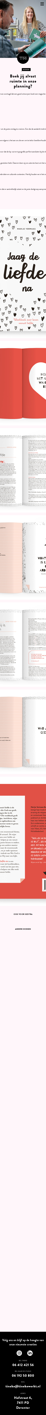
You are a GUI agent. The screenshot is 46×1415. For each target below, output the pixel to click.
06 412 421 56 (23, 1364)
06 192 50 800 (23, 1375)
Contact (2, 6)
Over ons (2, 24)
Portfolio (2, 43)
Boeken (26, 70)
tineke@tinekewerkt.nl (23, 1386)
